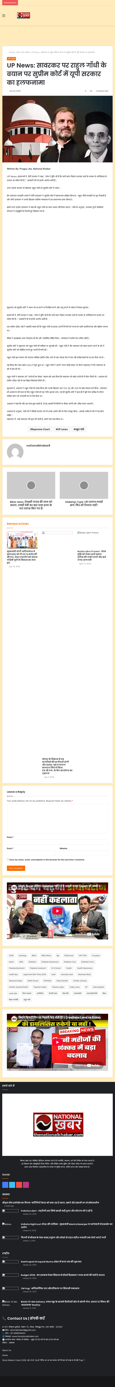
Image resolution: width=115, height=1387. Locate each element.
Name (10, 837)
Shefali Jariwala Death (18, 987)
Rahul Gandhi (62, 981)
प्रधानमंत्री (77, 993)
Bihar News (46, 955)
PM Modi (47, 981)
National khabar (15, 981)
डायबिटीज (40, 993)
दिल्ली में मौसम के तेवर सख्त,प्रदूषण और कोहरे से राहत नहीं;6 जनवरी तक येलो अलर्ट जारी (63, 1237)
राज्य (17, 52)
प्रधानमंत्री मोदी (92, 993)
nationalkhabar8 (38, 445)
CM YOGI (83, 955)
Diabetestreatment (17, 968)
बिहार (104, 993)
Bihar (34, 955)
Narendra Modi (84, 974)
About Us (6, 1350)
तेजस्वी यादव (53, 993)
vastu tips (13, 993)
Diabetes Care (70, 962)
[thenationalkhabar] (23, 16)
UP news (62, 429)
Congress (96, 955)
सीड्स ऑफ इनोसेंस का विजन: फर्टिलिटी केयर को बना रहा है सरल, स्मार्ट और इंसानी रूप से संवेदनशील (50, 1202)
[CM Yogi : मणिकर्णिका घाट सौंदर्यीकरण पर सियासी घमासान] (10, 1292)
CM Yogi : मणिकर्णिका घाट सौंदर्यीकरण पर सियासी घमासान (50, 1288)
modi (53, 974)
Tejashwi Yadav (40, 987)
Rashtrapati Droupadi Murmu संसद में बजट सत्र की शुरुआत (51, 1261)
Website (63, 848)
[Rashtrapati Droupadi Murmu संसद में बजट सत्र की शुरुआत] (10, 1265)
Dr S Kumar (56, 968)
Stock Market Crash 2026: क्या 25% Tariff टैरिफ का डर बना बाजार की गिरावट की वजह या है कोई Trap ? (43, 1360)
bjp (58, 955)
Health (69, 968)
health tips (13, 974)
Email (10, 848)
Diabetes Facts (87, 962)
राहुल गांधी (79, 429)
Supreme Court (41, 429)
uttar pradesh (98, 987)
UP (86, 987)
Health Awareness (84, 968)
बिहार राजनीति (13, 999)
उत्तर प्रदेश (25, 52)
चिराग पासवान (26, 993)
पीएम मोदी (65, 993)
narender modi (67, 974)
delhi (21, 962)
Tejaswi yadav (58, 987)
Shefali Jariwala (80, 981)
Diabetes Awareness (50, 962)
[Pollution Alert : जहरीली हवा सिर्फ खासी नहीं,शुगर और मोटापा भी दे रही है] (10, 1215)
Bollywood (69, 955)
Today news (74, 987)
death (11, 962)
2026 (11, 955)
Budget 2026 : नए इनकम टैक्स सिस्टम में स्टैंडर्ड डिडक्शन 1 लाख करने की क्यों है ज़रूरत (63, 1275)
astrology (23, 955)
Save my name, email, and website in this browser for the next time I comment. (47, 859)
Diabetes (32, 962)
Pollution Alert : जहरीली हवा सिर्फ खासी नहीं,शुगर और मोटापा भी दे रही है (56, 1210)
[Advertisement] (57, 35)
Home (11, 52)
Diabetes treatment (38, 968)
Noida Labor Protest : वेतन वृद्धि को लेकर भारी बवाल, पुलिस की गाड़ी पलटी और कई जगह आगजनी (91, 555)
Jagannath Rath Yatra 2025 (34, 974)
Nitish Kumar (33, 981)
